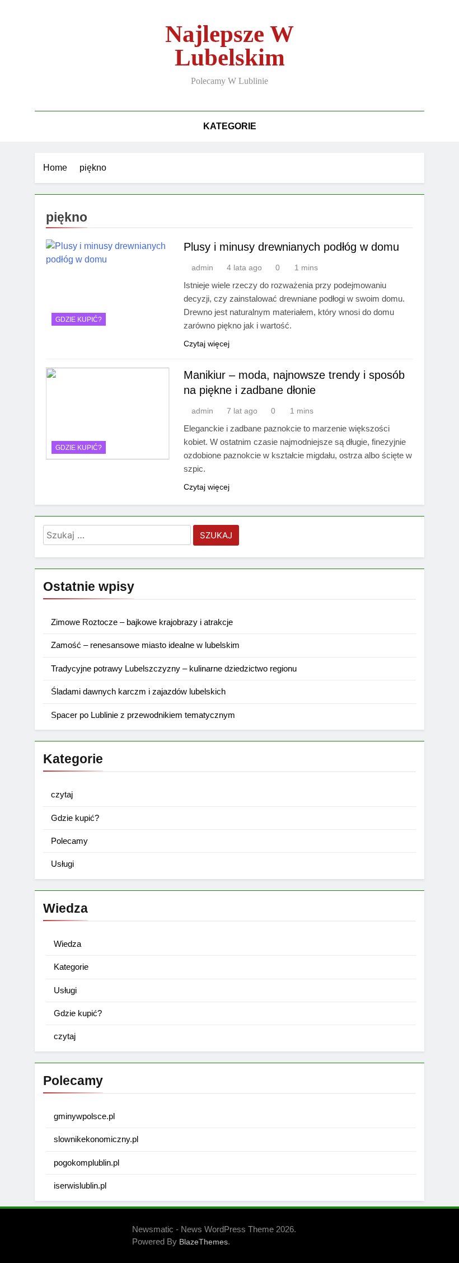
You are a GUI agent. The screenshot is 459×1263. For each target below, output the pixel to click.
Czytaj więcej (207, 343)
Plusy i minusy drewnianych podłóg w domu (291, 247)
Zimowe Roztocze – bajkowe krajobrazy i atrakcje (142, 622)
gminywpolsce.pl (84, 1116)
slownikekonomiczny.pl (96, 1139)
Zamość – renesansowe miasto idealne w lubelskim (145, 645)
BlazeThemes (203, 1241)
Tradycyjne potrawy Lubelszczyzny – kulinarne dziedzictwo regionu (174, 668)
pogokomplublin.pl (86, 1162)
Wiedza (67, 944)
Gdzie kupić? (78, 319)
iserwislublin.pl (80, 1185)
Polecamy (69, 841)
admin (202, 267)
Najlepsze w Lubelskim (229, 46)
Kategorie (229, 126)
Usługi (62, 863)
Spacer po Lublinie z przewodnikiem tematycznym (143, 715)
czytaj (62, 794)
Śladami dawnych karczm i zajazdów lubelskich (138, 691)
